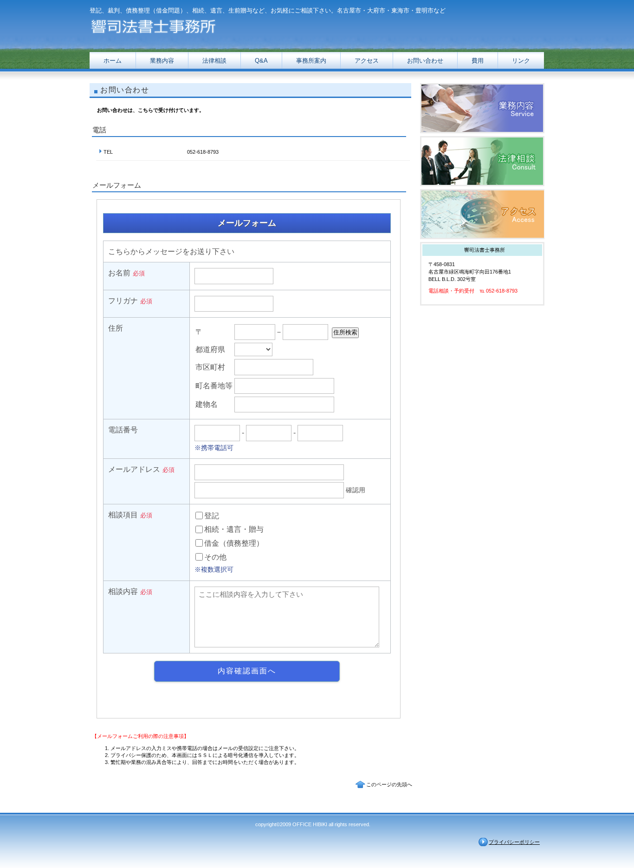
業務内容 (482, 108)
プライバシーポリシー (514, 842)
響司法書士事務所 (182, 24)
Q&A (261, 60)
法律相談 (482, 161)
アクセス (482, 214)
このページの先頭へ (389, 784)
